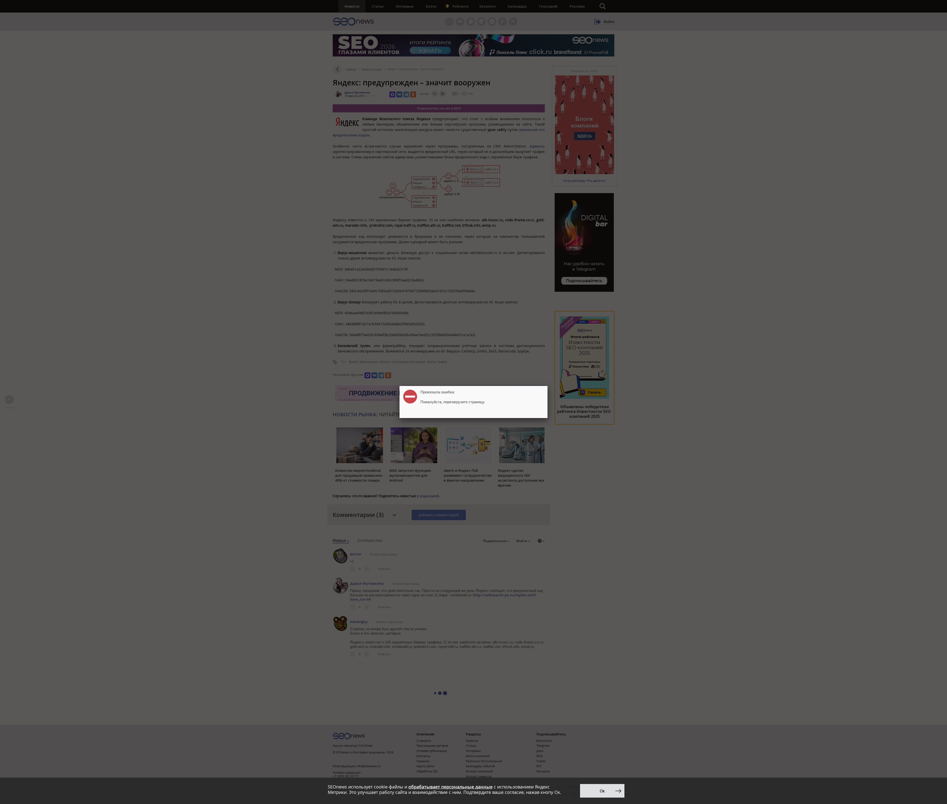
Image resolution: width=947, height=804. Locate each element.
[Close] (547, 386)
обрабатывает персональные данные (450, 787)
